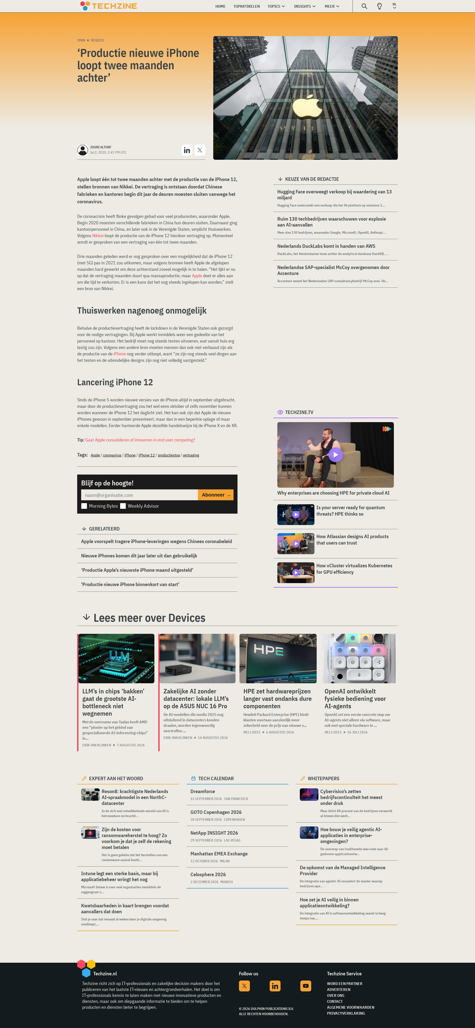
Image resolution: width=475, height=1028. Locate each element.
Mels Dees (252, 732)
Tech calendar (216, 778)
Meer (330, 6)
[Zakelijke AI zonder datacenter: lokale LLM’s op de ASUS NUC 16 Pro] (198, 658)
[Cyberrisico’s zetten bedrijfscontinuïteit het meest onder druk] (309, 803)
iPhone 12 (147, 455)
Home (220, 6)
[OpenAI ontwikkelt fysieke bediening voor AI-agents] (359, 658)
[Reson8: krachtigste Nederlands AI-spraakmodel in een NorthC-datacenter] (90, 803)
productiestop (169, 455)
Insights (302, 6)
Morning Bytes (103, 506)
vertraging (191, 455)
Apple (197, 275)
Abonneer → (216, 495)
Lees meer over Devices (150, 617)
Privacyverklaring (346, 1013)
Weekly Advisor (143, 506)
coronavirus (112, 455)
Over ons (335, 995)
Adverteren (338, 989)
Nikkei (98, 235)
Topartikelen (247, 6)
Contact (335, 1001)
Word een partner (344, 983)
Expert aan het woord (116, 778)
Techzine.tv (299, 412)
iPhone (120, 354)
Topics (274, 6)
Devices (97, 40)
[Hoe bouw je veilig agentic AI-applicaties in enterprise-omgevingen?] (309, 841)
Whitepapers (323, 778)
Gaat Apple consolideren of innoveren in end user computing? (140, 440)
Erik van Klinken (96, 745)
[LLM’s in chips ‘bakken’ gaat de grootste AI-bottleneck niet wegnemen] (116, 658)
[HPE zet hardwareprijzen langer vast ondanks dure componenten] (278, 658)
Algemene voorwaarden (350, 1007)
